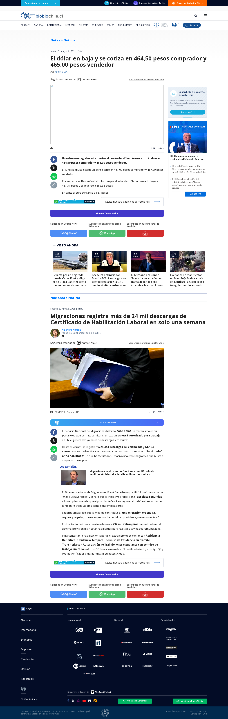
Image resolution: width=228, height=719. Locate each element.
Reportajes (27, 678)
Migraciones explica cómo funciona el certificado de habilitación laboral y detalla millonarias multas (121, 473)
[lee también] (74, 477)
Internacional (54, 25)
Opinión (110, 25)
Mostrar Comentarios (107, 213)
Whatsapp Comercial (137, 700)
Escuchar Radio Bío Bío (188, 3)
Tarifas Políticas (29, 699)
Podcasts (25, 25)
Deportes (83, 25)
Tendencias (97, 25)
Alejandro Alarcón (71, 329)
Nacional (39, 25)
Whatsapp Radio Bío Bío (192, 701)
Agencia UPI (61, 72)
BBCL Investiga (125, 25)
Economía (70, 25)
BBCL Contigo (143, 25)
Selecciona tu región (36, 3)
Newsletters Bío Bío (119, 3)
